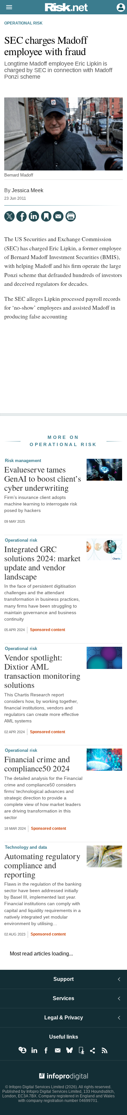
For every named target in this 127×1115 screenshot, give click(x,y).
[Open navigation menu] (6, 7)
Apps (81, 1050)
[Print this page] (70, 216)
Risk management (23, 460)
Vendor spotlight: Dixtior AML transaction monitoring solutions (42, 671)
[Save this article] (46, 216)
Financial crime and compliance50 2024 (37, 763)
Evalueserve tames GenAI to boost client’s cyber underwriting (42, 478)
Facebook (46, 1050)
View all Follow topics (22, 1050)
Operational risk (23, 23)
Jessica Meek (27, 190)
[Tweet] (9, 216)
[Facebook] (21, 216)
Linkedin (34, 1050)
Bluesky (69, 1050)
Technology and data (26, 847)
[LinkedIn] (34, 216)
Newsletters (58, 1050)
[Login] (120, 7)
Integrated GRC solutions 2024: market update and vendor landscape (42, 562)
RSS (104, 1050)
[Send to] (58, 216)
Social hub (93, 1050)
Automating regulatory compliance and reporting (42, 865)
